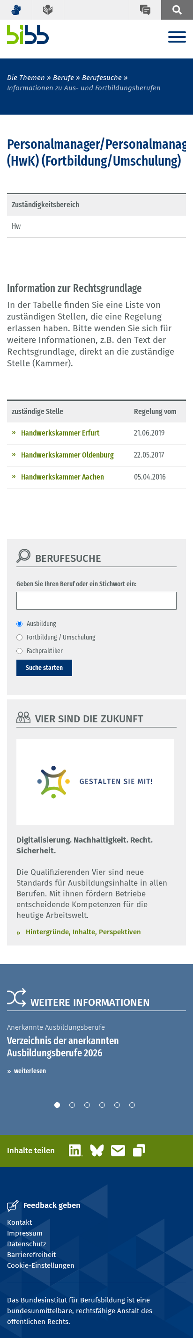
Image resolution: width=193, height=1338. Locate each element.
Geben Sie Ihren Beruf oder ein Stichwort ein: (76, 584)
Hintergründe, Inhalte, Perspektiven (83, 932)
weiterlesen (30, 1071)
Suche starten (44, 667)
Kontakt (19, 1222)
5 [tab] (117, 1105)
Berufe (63, 77)
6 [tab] (132, 1105)
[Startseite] (28, 34)
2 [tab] (72, 1105)
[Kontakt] (145, 10)
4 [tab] (102, 1105)
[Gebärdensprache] (16, 10)
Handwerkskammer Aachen (62, 477)
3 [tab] (87, 1105)
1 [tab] (57, 1105)
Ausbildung (41, 623)
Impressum (25, 1233)
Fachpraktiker (45, 651)
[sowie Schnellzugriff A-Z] (177, 10)
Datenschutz (26, 1244)
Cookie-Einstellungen (40, 1265)
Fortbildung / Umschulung (61, 637)
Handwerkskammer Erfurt (60, 433)
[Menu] (177, 37)
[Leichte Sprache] (48, 10)
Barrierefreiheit (31, 1255)
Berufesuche (102, 77)
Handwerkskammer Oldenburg (67, 455)
